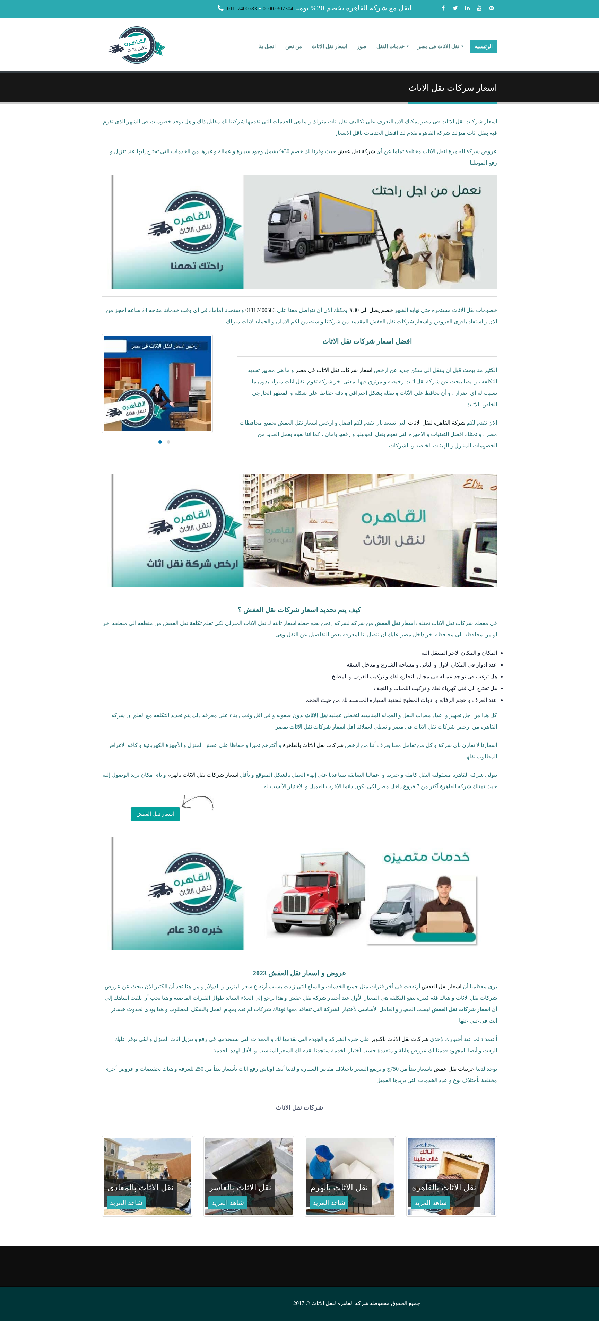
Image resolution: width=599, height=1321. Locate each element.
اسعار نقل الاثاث (329, 46)
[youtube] (479, 8)
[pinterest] (491, 8)
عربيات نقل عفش (454, 1069)
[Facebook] (443, 8)
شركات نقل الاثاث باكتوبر (399, 1039)
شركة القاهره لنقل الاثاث (436, 423)
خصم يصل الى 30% (371, 310)
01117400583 (242, 8)
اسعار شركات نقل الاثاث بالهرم (202, 775)
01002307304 (278, 8)
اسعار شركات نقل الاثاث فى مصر (333, 370)
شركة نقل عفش (356, 151)
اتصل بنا (267, 46)
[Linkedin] (467, 8)
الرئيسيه (484, 46)
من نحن (293, 46)
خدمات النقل (390, 46)
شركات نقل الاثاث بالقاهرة (313, 745)
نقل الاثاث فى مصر (438, 46)
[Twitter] (455, 8)
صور (362, 46)
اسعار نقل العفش (155, 814)
